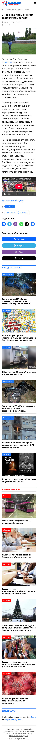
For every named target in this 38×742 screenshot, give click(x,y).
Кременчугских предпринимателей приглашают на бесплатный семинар (18, 591)
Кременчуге (8, 62)
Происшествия (8, 274)
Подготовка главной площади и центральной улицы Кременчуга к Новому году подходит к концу (19, 627)
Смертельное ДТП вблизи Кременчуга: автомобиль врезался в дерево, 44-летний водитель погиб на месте (16, 301)
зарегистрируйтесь (13, 719)
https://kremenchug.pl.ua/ (18, 736)
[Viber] (15, 224)
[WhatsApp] (21, 224)
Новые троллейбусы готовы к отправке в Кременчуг (16, 521)
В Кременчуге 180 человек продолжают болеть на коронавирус (15, 700)
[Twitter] (27, 224)
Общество (9, 206)
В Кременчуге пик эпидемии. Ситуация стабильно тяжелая (16, 556)
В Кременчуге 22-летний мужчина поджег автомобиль (19, 373)
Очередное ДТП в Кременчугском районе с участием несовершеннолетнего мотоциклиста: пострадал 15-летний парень (18, 408)
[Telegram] (9, 224)
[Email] (33, 224)
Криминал (6, 347)
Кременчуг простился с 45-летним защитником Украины (19, 480)
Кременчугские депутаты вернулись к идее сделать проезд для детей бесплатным (18, 664)
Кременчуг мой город (12, 200)
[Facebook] (4, 224)
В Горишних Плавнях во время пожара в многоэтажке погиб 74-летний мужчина (18, 444)
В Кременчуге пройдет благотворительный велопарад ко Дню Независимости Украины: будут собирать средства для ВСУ (19, 337)
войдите (32, 717)
